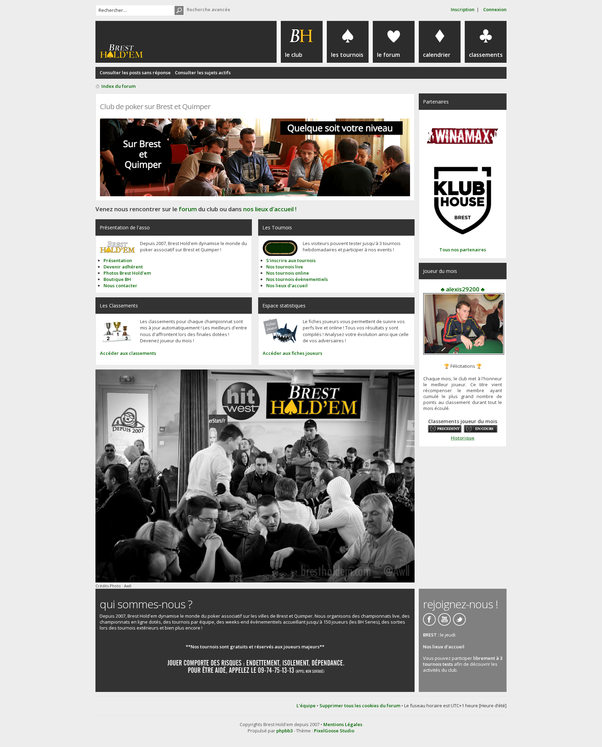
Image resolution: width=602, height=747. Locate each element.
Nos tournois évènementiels (297, 279)
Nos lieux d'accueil (287, 285)
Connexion (495, 9)
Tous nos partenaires (462, 249)
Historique (462, 438)
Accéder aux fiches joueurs (292, 353)
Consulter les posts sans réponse (135, 72)
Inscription (462, 9)
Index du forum (118, 86)
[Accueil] (121, 51)
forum (188, 209)
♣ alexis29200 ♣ (463, 289)
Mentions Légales (342, 724)
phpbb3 (284, 730)
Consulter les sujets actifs (203, 72)
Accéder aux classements (128, 353)
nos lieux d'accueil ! (269, 209)
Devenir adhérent (123, 267)
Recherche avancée (208, 9)
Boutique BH (117, 279)
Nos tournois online (287, 273)
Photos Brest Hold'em (127, 273)
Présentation (117, 260)
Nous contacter (120, 285)
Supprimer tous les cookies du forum (359, 705)
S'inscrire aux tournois (291, 260)
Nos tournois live (284, 267)
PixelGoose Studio (334, 730)
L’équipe (306, 705)
